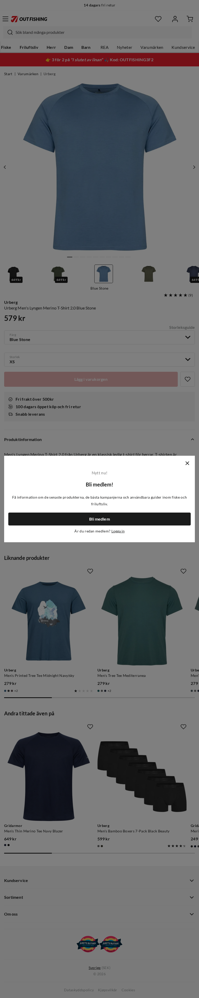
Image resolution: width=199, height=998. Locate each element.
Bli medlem (99, 519)
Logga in (118, 531)
